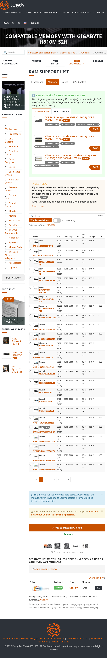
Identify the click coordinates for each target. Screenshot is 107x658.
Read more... (38, 206)
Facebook (43, 641)
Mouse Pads (15, 247)
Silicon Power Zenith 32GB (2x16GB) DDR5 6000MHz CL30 (69, 138)
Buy (98, 588)
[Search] (19, 23)
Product (36, 61)
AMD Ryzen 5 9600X (16, 341)
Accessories (15, 262)
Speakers (14, 242)
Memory (52, 81)
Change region (96, 577)
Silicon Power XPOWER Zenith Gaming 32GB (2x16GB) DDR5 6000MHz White (71, 157)
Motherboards (12, 129)
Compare (64, 12)
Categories (9, 12)
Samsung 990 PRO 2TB (17, 355)
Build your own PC (29, 12)
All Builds (98, 12)
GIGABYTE (51, 225)
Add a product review (45, 568)
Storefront (96, 638)
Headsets (14, 237)
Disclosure (43, 599)
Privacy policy (28, 638)
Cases (65, 81)
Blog (6, 23)
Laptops (13, 267)
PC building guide (81, 12)
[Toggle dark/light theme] (13, 23)
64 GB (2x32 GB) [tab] (61, 111)
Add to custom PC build (68, 527)
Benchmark (49, 12)
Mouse (12, 215)
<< (32, 479)
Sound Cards (10, 205)
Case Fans (14, 225)
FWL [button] (84, 234)
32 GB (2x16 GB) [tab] (41, 111)
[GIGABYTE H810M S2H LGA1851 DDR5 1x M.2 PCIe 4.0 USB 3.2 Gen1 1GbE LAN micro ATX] (48, 545)
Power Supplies (10, 161)
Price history (55, 62)
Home (6, 638)
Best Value (12, 277)
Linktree (64, 641)
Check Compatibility (76, 62)
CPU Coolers (79, 81)
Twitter (54, 641)
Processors (37, 81)
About (15, 638)
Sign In (35, 23)
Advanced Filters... (42, 220)
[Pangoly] (12, 3)
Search (100, 215)
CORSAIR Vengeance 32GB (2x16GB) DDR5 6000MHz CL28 (69, 119)
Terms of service (55, 638)
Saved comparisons (10, 62)
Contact (84, 638)
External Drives (11, 189)
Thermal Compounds (11, 231)
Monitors (14, 211)
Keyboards (14, 220)
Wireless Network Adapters (11, 255)
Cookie (41, 638)
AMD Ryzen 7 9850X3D (17, 369)
